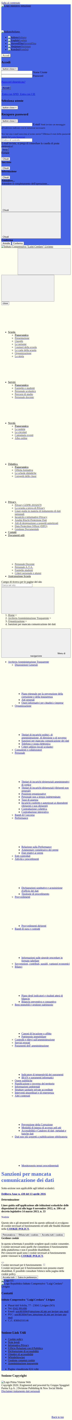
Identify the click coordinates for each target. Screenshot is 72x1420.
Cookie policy (15, 1339)
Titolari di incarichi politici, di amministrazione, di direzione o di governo (43, 736)
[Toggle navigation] (27, 288)
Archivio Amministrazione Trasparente (28, 618)
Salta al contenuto (10, 2)
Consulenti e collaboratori (28, 749)
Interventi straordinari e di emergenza (34, 1092)
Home (11, 615)
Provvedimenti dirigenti (33, 925)
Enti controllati (22, 855)
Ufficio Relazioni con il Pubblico (25, 1348)
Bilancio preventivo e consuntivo (38, 1001)
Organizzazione (16, 621)
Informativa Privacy (18, 1345)
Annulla (6, 243)
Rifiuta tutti (29, 1235)
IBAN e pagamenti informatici (37, 1077)
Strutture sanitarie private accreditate (34, 1089)
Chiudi (6, 159)
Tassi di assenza (29, 799)
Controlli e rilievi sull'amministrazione (35, 1039)
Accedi (6, 55)
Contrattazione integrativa (35, 811)
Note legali (14, 1342)
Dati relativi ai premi (32, 852)
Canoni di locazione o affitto (36, 1033)
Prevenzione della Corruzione (37, 1124)
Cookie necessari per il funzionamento (21, 1265)
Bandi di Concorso (25, 815)
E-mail (36, 124)
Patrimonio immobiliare (33, 1036)
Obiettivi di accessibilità (20, 1354)
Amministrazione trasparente (23, 1363)
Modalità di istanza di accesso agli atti (41, 1127)
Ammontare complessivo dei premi (39, 849)
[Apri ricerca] (44, 261)
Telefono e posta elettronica (35, 743)
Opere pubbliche (23, 1080)
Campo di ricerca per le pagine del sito (21, 581)
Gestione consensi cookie (21, 1360)
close (5, 303)
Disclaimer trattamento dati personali (20, 1391)
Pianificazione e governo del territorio (34, 1083)
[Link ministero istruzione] (16, 5)
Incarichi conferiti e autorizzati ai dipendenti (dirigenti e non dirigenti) (44, 804)
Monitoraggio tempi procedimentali (40, 1165)
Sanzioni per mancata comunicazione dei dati (45, 740)
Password (38, 75)
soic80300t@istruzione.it (42, 1311)
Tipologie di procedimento (35, 893)
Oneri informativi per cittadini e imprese (42, 702)
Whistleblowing (16, 1357)
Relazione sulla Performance (36, 846)
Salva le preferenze (27, 1277)
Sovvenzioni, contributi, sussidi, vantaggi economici (42, 963)
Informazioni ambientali (27, 1086)
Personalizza (9, 1235)
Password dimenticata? (13, 81)
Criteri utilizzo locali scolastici (37, 746)
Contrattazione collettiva (34, 808)
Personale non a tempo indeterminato (40, 796)
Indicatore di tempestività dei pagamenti (42, 1074)
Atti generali (27, 699)
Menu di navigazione (47, 654)
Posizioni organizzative (33, 793)
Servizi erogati (22, 1042)
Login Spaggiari (17, 137)
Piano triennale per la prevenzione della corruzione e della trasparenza (42, 695)
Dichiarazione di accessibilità (23, 1351)
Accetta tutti (52, 1235)
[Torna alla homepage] (36, 246)
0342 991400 (20, 1308)
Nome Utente (40, 72)
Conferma (18, 243)
